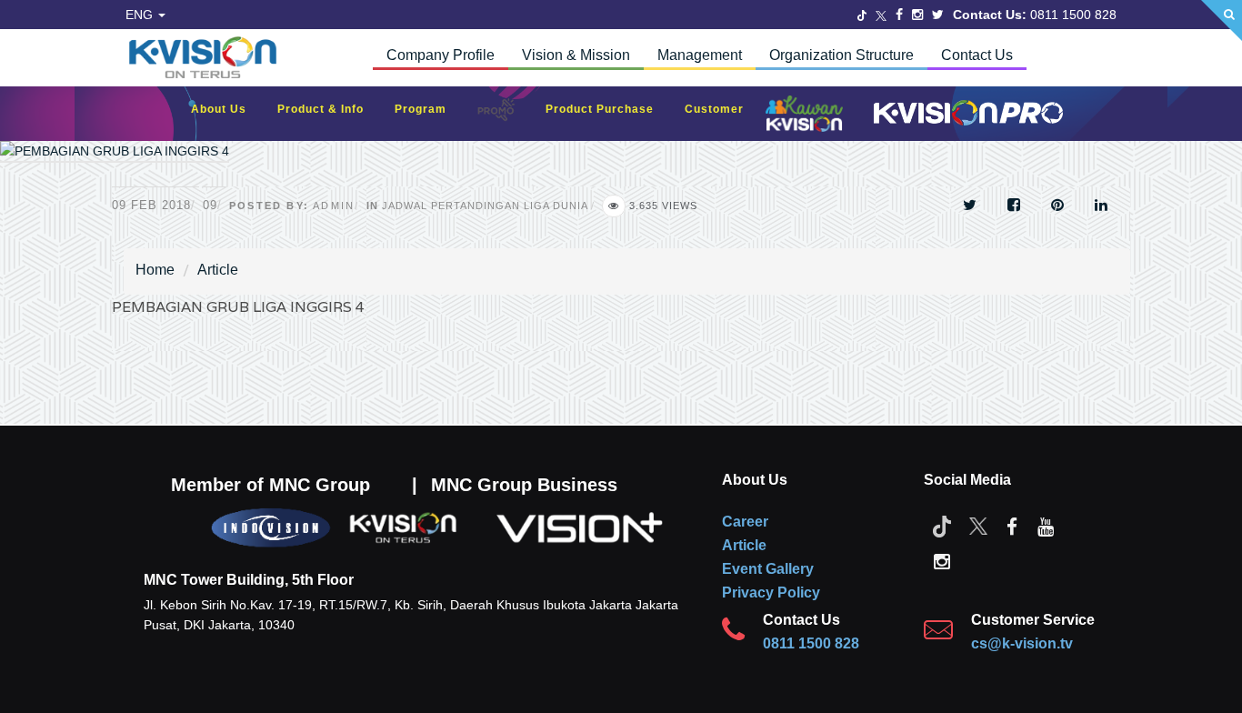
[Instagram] (917, 15)
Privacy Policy (771, 592)
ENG (140, 14)
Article (217, 269)
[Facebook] (899, 15)
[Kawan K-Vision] (808, 115)
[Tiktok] (942, 525)
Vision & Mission (576, 55)
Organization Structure (841, 55)
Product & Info (329, 109)
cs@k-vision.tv (1022, 643)
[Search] (1221, 20)
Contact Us (977, 55)
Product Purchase (609, 109)
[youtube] (1045, 525)
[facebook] (1012, 525)
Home (155, 269)
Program (430, 109)
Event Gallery (768, 569)
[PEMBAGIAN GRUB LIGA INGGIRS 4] (114, 163)
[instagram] (942, 560)
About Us (227, 109)
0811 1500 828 (811, 643)
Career (745, 521)
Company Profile (440, 55)
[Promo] (505, 114)
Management (699, 55)
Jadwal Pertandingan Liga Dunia (484, 205)
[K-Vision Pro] (963, 114)
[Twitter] (861, 15)
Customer (723, 109)
